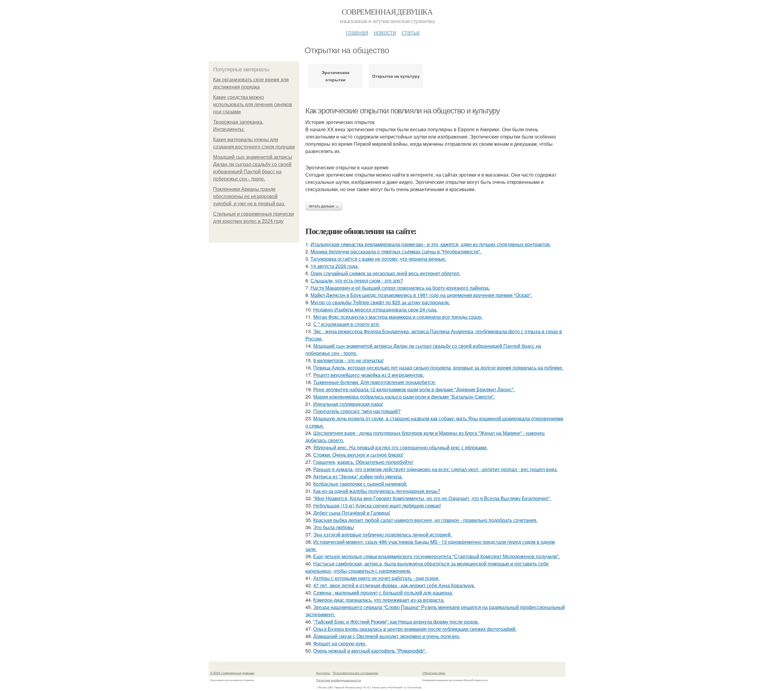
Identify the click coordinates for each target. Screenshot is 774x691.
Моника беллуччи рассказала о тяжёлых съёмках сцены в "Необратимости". (396, 251)
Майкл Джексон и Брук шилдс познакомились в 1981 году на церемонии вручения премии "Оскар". (421, 295)
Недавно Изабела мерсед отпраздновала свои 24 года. (375, 309)
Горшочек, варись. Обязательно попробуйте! (363, 461)
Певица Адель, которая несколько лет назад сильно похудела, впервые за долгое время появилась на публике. (438, 367)
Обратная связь (433, 673)
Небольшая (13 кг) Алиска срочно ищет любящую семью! (377, 505)
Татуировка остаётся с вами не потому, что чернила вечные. (378, 258)
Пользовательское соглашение (355, 673)
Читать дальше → (324, 206)
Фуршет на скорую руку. (339, 643)
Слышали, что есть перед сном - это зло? (357, 280)
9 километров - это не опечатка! (348, 360)
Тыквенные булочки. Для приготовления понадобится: (374, 382)
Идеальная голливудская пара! (348, 403)
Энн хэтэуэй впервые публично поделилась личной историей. (382, 534)
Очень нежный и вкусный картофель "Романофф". (369, 650)
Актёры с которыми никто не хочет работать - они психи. (376, 578)
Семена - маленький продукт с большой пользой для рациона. (383, 592)
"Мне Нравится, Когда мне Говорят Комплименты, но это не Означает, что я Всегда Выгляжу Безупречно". (432, 498)
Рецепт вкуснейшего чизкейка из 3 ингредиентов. (368, 374)
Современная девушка (387, 11)
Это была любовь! (333, 527)
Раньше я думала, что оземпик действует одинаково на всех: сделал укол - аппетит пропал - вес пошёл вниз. (435, 469)
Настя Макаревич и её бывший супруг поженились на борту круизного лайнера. (400, 287)
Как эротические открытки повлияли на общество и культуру (402, 110)
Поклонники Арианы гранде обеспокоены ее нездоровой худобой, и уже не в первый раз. (249, 196)
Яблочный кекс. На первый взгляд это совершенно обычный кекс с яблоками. (400, 447)
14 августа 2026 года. (335, 265)
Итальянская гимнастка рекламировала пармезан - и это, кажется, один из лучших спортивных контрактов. (431, 244)
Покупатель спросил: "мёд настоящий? (357, 411)
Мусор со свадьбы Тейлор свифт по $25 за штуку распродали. (380, 302)
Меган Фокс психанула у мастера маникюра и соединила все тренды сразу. (398, 316)
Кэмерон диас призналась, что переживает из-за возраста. (378, 599)
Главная (357, 32)
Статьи (411, 32)
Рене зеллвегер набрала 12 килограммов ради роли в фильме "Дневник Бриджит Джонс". (414, 389)
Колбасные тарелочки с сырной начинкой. (360, 483)
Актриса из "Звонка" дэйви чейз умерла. (358, 476)
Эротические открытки (336, 76)
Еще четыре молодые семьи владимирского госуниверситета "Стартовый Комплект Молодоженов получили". (436, 556)
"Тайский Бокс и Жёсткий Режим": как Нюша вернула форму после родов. (396, 621)
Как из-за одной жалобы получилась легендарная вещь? (376, 490)
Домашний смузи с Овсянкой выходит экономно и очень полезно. (386, 636)
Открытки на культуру (396, 76)
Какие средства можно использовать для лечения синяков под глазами (252, 104)
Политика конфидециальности (338, 680)
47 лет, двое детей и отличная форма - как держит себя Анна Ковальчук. (394, 585)
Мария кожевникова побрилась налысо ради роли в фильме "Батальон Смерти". (404, 396)
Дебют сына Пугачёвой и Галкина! (351, 512)
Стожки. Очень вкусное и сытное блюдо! (358, 454)
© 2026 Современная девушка (232, 673)
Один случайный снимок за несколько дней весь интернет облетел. (385, 273)
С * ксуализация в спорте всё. (346, 324)
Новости (385, 32)
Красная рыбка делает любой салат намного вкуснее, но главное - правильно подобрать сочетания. (425, 520)
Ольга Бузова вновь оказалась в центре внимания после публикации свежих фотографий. (414, 628)
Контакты (323, 673)
